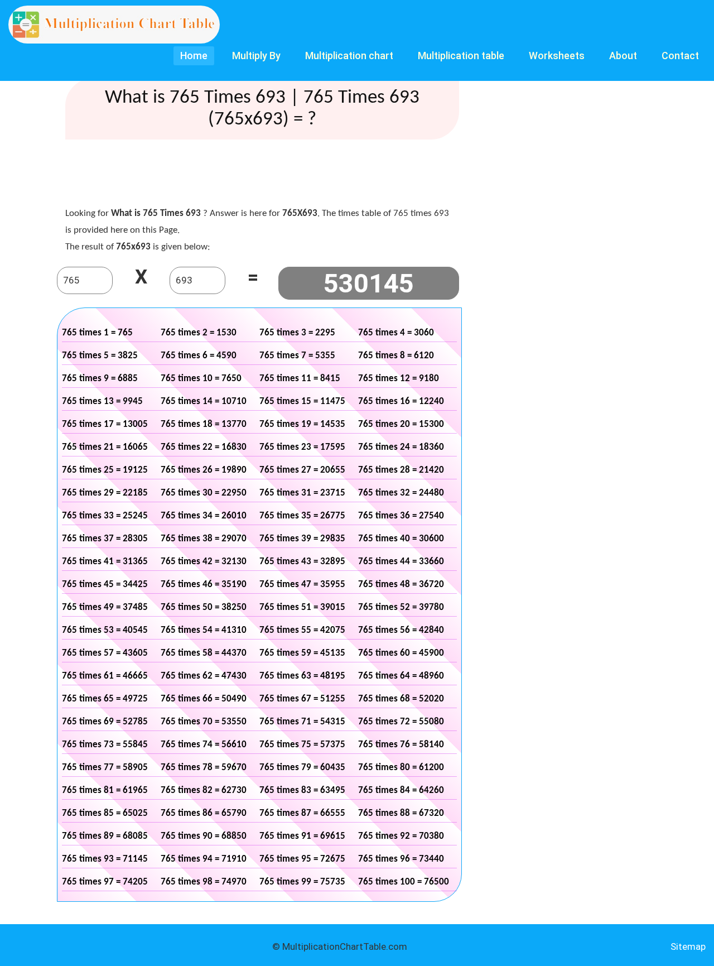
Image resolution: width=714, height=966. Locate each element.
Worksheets (557, 55)
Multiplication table (461, 55)
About (623, 55)
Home (194, 55)
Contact (680, 55)
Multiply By (256, 55)
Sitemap (688, 946)
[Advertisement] (268, 176)
